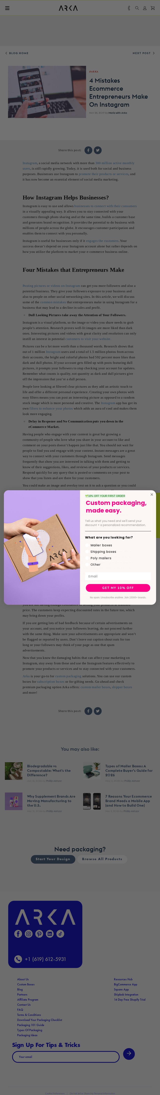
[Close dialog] (151, 494)
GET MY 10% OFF (118, 588)
